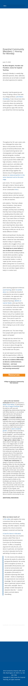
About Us (5, 642)
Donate (5, 652)
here (16, 189)
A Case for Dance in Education (12, 533)
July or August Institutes (12, 406)
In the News (6, 650)
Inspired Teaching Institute (11, 645)
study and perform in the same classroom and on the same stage (14, 177)
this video (7, 519)
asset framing (7, 290)
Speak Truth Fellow (8, 404)
